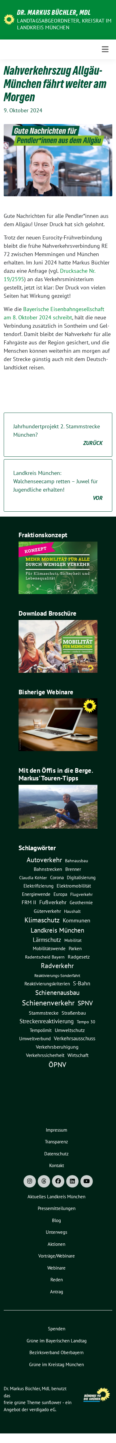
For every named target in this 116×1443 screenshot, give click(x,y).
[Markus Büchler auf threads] (44, 1181)
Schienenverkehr (48, 1003)
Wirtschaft (77, 1055)
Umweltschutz (70, 1030)
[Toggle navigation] (105, 49)
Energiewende (36, 894)
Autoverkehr (44, 859)
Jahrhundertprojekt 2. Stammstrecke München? (58, 435)
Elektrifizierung (39, 886)
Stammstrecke (43, 1013)
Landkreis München (57, 930)
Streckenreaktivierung (46, 1021)
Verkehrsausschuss (74, 1038)
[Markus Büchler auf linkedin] (72, 1181)
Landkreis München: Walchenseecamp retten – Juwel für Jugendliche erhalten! (58, 485)
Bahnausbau (76, 860)
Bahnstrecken (48, 869)
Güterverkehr (47, 911)
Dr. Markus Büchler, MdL (54, 12)
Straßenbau (74, 1012)
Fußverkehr (53, 902)
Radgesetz (79, 957)
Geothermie (81, 902)
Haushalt (72, 911)
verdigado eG (42, 1409)
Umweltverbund (35, 1038)
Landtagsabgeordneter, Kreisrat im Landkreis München (64, 24)
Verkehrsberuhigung (57, 1046)
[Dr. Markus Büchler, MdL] (9, 19)
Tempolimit (41, 1030)
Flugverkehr (81, 894)
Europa (60, 894)
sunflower (51, 1402)
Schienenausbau (57, 992)
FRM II (29, 902)
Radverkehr (57, 965)
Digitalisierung (81, 877)
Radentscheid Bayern (45, 957)
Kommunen (76, 920)
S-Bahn (81, 983)
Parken (75, 948)
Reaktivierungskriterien (47, 983)
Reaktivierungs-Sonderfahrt (57, 975)
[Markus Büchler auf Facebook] (58, 1181)
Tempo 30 (86, 1022)
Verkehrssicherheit (45, 1055)
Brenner (73, 869)
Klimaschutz (42, 920)
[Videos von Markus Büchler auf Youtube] (86, 1181)
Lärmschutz (47, 939)
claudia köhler (33, 877)
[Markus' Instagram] (30, 1181)
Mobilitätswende (49, 948)
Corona (57, 877)
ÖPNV (57, 1064)
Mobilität (73, 940)
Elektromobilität (74, 885)
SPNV (85, 1003)
